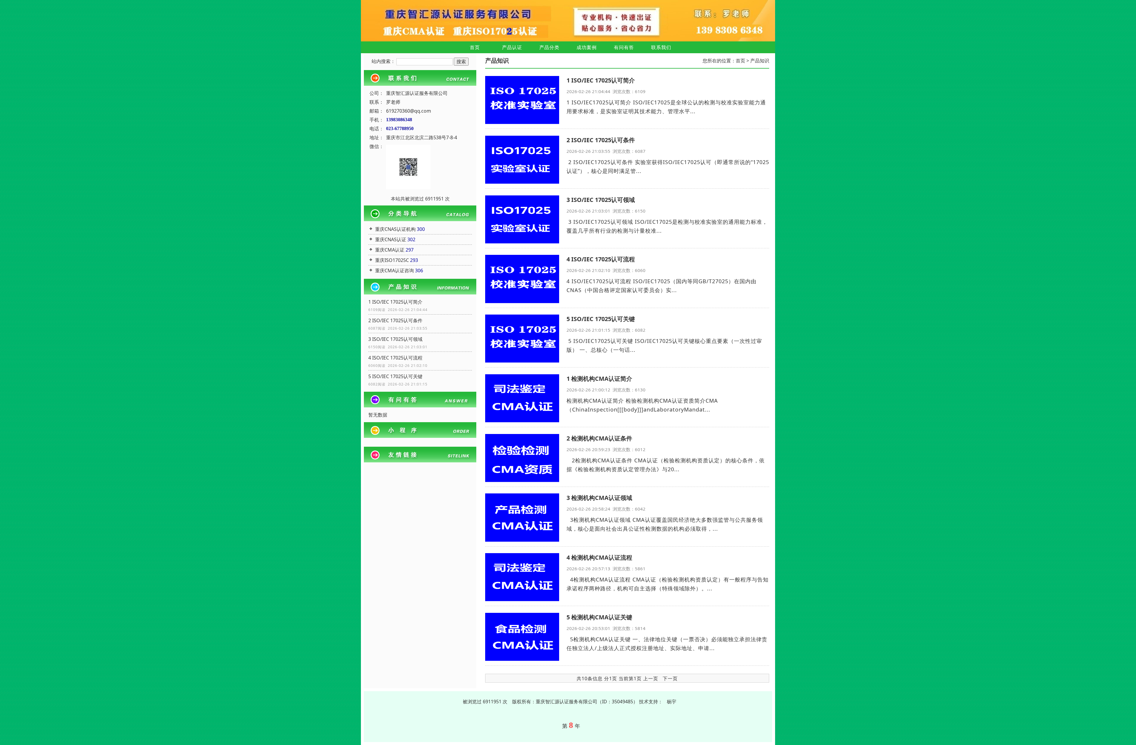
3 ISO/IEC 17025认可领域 (395, 339)
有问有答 (624, 47)
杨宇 (671, 701)
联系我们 (661, 47)
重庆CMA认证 (389, 250)
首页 (475, 47)
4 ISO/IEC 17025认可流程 (395, 357)
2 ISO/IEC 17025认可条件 (395, 320)
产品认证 (512, 47)
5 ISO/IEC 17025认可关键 (395, 376)
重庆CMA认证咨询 (394, 270)
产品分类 (549, 47)
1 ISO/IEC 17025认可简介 (395, 302)
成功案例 (587, 47)
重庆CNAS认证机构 (395, 229)
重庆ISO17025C (392, 260)
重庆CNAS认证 (390, 239)
